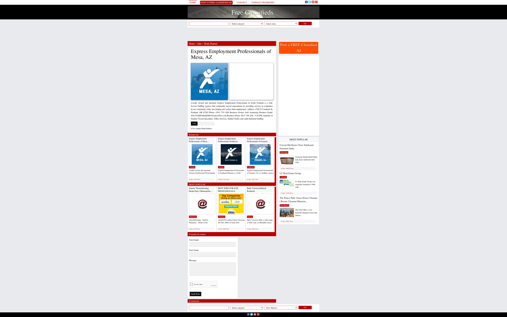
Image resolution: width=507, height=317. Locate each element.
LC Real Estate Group (290, 173)
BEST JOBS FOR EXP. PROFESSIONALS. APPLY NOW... (228, 191)
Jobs (199, 43)
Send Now (195, 293)
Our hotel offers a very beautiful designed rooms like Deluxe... (306, 212)
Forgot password (263, 2)
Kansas (250, 217)
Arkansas (222, 217)
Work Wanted (210, 43)
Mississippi (284, 152)
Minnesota (193, 217)
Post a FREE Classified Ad (216, 2)
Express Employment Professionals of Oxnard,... (258, 140)
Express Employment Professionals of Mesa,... (199, 140)
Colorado (283, 177)
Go (305, 23)
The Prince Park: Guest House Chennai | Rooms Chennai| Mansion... (298, 199)
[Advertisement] (253, 34)
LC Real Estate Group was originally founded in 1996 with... (305, 184)
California (251, 167)
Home (192, 2)
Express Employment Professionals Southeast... (228, 140)
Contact (242, 2)
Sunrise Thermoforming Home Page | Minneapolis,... (201, 189)
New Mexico (284, 205)
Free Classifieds (252, 12)
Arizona (192, 167)
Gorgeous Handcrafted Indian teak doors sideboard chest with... (306, 160)
